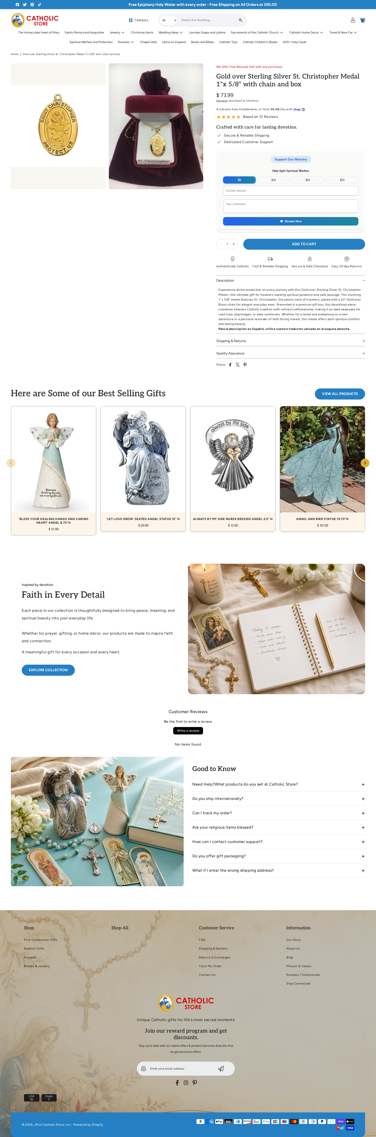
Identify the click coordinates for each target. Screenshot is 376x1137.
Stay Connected (298, 983)
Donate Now (293, 221)
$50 (342, 180)
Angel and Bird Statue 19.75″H (322, 464)
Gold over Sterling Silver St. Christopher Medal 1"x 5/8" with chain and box (71, 54)
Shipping (222, 100)
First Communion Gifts (41, 940)
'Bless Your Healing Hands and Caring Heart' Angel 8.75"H (53, 465)
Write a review (188, 731)
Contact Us (207, 975)
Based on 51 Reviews (260, 117)
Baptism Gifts (34, 948)
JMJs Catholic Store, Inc (52, 1125)
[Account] (353, 20)
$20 (308, 180)
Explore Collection (48, 670)
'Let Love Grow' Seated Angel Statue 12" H (143, 464)
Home (14, 54)
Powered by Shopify (88, 1125)
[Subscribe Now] (221, 1068)
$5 (239, 180)
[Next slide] (365, 463)
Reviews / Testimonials (303, 975)
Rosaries (30, 957)
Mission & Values (298, 966)
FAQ (202, 940)
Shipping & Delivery (213, 948)
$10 (273, 180)
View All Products (340, 394)
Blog (289, 957)
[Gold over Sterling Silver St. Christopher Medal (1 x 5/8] (58, 126)
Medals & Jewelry (37, 966)
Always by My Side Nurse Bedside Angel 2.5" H (232, 464)
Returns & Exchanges (214, 957)
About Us (293, 948)
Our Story (293, 940)
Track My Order (210, 966)
